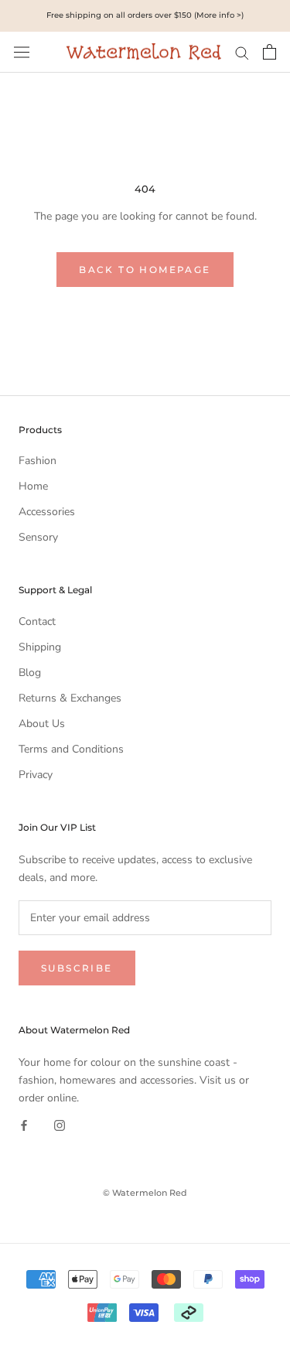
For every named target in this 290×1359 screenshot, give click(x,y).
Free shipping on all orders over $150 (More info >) (145, 15)
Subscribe (77, 968)
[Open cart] (269, 52)
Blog (30, 672)
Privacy (36, 774)
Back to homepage (144, 269)
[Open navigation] (21, 52)
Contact (37, 621)
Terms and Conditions (71, 749)
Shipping (40, 647)
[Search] (242, 52)
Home (33, 486)
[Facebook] (24, 1124)
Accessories (47, 511)
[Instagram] (59, 1124)
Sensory (38, 537)
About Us (42, 723)
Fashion (37, 460)
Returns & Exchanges (70, 698)
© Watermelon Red (145, 1192)
